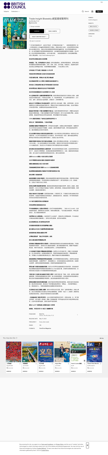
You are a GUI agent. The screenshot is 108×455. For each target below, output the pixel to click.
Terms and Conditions (47, 444)
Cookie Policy (45, 450)
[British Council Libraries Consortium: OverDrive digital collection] (15, 5)
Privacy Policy (60, 444)
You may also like (9, 338)
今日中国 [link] (41, 363)
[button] (85, 11)
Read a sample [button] (53, 31)
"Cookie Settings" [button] (41, 448)
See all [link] (102, 338)
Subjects (6, 11)
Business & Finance (94, 30)
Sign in (99, 11)
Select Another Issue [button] (38, 36)
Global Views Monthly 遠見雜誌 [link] (93, 363)
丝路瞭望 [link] (25, 363)
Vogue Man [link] (58, 363)
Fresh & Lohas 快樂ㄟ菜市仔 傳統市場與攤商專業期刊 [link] (77, 363)
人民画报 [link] (9, 363)
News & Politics (93, 26)
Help (102, 2)
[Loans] (92, 11)
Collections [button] (14, 11)
